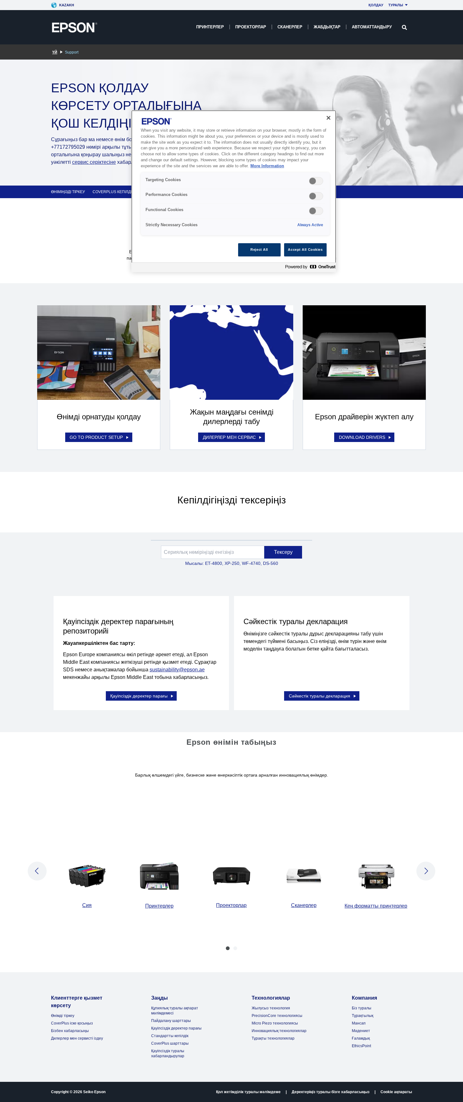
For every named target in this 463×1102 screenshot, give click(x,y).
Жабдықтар (327, 27)
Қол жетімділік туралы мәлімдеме (248, 1092)
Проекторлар (250, 27)
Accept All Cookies (305, 249)
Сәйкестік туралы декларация (319, 695)
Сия (87, 905)
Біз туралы (361, 1008)
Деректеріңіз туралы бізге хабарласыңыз (330, 1092)
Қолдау (376, 5)
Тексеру (283, 552)
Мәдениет (361, 1031)
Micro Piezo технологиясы (275, 1023)
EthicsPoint (361, 1046)
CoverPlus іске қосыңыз (72, 1023)
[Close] (328, 118)
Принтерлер (210, 27)
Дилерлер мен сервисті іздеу (77, 1038)
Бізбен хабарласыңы (70, 1031)
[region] (233, 191)
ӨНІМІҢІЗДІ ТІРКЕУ (68, 192)
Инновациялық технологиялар (279, 1031)
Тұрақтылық (362, 1015)
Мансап (359, 1023)
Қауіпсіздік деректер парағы (139, 695)
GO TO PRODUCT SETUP (96, 437)
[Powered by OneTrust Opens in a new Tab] (309, 268)
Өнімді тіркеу (62, 1015)
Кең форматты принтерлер (376, 906)
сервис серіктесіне (94, 162)
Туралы (395, 5)
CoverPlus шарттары (170, 1043)
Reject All (259, 249)
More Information (267, 166)
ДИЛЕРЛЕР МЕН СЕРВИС (229, 437)
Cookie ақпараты (396, 1092)
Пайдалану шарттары (171, 1021)
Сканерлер (289, 27)
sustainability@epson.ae (177, 669)
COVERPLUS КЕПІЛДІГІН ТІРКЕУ (122, 192)
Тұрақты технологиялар (273, 1038)
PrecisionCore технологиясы (277, 1015)
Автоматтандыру (372, 27)
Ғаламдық (361, 1038)
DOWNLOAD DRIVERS (362, 437)
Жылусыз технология (271, 1008)
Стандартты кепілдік (169, 1036)
